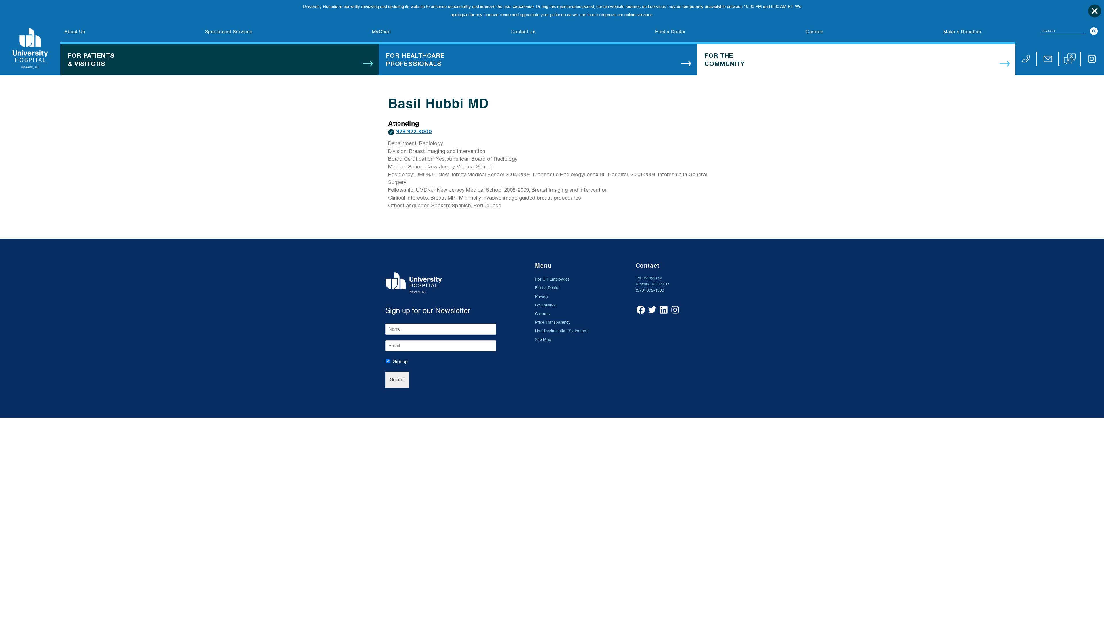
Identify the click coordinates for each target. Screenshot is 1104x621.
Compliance (546, 305)
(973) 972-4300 (650, 290)
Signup (400, 361)
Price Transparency (552, 322)
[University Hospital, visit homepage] (30, 48)
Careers (542, 313)
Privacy (541, 296)
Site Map (543, 339)
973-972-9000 (414, 132)
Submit (397, 380)
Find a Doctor (547, 288)
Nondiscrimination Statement (561, 331)
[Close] (1094, 10)
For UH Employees (552, 279)
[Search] (1094, 31)
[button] (1070, 59)
